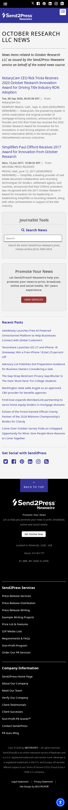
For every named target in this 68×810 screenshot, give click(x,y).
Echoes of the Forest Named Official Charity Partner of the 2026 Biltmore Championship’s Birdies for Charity (31, 416)
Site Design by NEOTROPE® (34, 786)
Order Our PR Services (16, 652)
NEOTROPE (31, 747)
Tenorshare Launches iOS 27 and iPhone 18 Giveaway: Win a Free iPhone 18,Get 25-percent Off (32, 352)
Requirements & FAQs (16, 638)
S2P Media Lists (12, 631)
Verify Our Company (15, 697)
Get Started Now (33, 534)
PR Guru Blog (10, 733)
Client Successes (12, 711)
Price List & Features (15, 624)
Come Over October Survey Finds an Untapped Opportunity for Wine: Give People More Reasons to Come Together (33, 433)
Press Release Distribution (18, 603)
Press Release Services (16, 596)
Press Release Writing (16, 610)
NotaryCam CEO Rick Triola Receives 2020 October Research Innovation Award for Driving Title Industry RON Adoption (30, 85)
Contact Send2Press (14, 726)
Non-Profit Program (14, 645)
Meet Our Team (12, 690)
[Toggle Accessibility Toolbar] (60, 802)
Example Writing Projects (18, 617)
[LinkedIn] (50, 3)
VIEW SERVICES (33, 299)
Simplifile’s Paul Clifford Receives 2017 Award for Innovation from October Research (31, 152)
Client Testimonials (14, 704)
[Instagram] (56, 3)
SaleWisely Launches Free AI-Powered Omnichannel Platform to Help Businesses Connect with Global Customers (29, 335)
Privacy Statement (43, 781)
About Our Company (15, 683)
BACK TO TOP (34, 487)
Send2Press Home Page (17, 676)
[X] (5, 461)
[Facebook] (38, 3)
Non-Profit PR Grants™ (16, 719)
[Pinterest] (44, 3)
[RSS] (62, 3)
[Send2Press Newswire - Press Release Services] (19, 19)
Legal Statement (19, 781)
